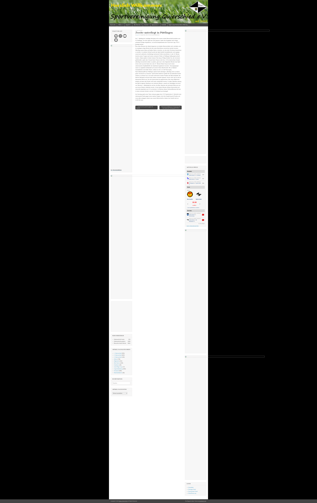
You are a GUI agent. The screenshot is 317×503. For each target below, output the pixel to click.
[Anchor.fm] (116, 40)
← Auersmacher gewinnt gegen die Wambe (144, 107)
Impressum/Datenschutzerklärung (178, 25)
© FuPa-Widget (201, 223)
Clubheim (116, 365)
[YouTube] (125, 36)
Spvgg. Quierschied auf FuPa (192, 225)
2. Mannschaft (139, 30)
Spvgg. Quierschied (123, 501)
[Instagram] (120, 36)
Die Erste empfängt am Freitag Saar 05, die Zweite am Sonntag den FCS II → (171, 107)
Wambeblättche (118, 372)
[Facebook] (116, 36)
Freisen (197, 179)
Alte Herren (137, 25)
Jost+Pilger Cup (118, 367)
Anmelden (191, 487)
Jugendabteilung (118, 368)
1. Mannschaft (117, 353)
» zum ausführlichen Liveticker (193, 207)
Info (137, 35)
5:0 (203, 183)
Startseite (113, 25)
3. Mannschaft (117, 357)
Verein (146, 25)
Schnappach (191, 183)
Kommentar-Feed (193, 491)
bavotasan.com (202, 501)
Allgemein (116, 361)
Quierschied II (192, 175)
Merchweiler (190, 199)
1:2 (203, 174)
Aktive (120, 25)
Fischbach (198, 175)
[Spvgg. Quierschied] (158, 11)
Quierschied (191, 179)
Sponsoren (155, 25)
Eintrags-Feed (192, 489)
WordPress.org (192, 493)
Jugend (128, 25)
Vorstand (116, 370)
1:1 (203, 178)
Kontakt (164, 25)
